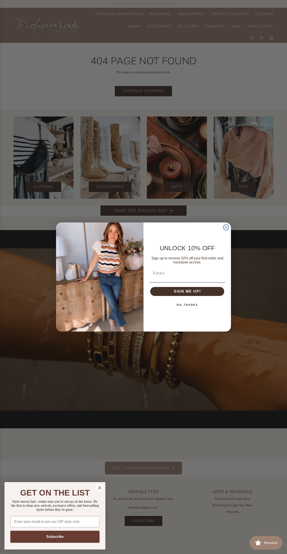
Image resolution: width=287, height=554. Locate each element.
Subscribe (55, 537)
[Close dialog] (226, 227)
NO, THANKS (187, 304)
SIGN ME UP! (187, 291)
